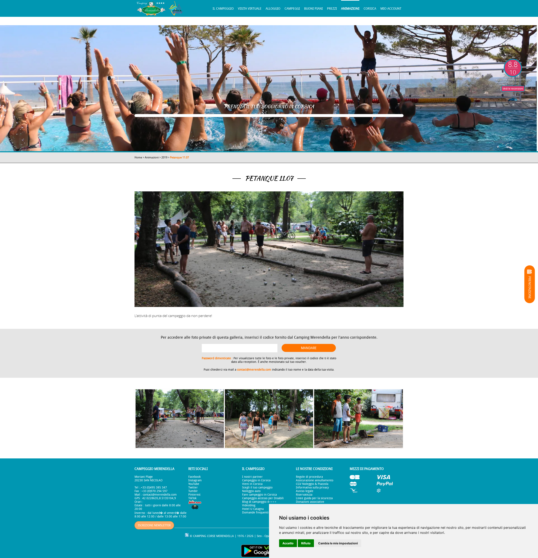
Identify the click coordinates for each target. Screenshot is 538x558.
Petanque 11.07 (179, 157)
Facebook (194, 477)
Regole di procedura (309, 477)
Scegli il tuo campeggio (257, 487)
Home (138, 157)
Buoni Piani (313, 9)
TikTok (192, 498)
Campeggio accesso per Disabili (263, 498)
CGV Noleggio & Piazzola (312, 484)
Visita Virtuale (249, 9)
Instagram (195, 480)
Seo (259, 536)
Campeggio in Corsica (256, 480)
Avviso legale (304, 491)
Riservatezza (304, 494)
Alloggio (273, 9)
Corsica (370, 9)
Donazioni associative (310, 502)
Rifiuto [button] (306, 543)
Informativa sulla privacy (312, 487)
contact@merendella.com (254, 369)
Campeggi (292, 9)
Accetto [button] (288, 543)
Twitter (193, 487)
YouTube (193, 484)
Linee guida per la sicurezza (314, 498)
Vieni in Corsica (252, 484)
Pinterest (194, 494)
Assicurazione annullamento (314, 480)
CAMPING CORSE (204, 536)
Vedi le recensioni (513, 88)
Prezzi (332, 9)
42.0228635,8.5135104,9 (159, 498)
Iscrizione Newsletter (154, 525)
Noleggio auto (251, 491)
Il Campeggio (223, 9)
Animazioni (350, 9)
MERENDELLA (225, 536)
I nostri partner (252, 477)
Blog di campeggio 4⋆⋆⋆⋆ (259, 502)
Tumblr (193, 491)
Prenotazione (529, 287)
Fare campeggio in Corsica (259, 494)
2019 (164, 157)
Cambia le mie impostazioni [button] (338, 543)
